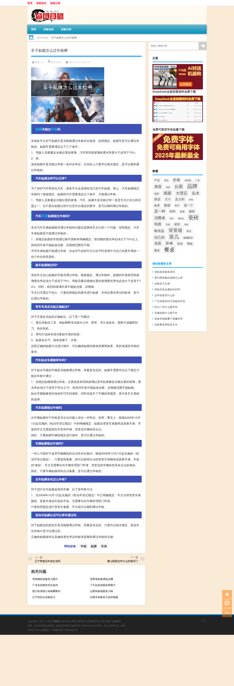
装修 (169, 243)
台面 (178, 186)
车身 (44, 215)
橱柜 (192, 211)
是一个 (188, 205)
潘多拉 (181, 218)
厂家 (198, 180)
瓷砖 (193, 217)
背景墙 (175, 230)
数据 (167, 205)
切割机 (188, 180)
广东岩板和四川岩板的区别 (169, 301)
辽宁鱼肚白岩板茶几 (43, 597)
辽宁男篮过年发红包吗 (47, 561)
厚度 (158, 186)
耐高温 (159, 230)
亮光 (166, 180)
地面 (156, 193)
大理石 (181, 193)
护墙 (191, 199)
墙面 (167, 193)
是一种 (159, 211)
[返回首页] (226, 594)
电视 (157, 223)
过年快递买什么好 (164, 295)
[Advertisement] (109, 660)
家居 (157, 199)
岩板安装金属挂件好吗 (167, 289)
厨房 (168, 187)
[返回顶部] (226, 612)
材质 (182, 211)
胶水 (189, 231)
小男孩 (203, 620)
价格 (176, 179)
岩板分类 (55, 3)
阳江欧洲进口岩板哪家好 (46, 591)
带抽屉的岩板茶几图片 (45, 579)
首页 (30, 3)
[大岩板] (46, 7)
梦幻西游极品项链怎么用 (168, 277)
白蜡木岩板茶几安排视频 (104, 597)
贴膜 (38, 129)
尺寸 (168, 199)
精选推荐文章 (93, 621)
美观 (186, 224)
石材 (168, 224)
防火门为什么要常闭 (166, 307)
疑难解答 (116, 621)
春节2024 (42, 37)
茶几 (174, 236)
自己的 (159, 237)
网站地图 (106, 621)
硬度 (177, 224)
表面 (157, 243)
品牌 (192, 185)
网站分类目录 (78, 621)
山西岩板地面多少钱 (101, 591)
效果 (157, 205)
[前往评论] (226, 603)
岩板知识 (41, 3)
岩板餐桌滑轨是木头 (166, 324)
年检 (54, 129)
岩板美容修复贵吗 (164, 272)
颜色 (157, 250)
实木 (195, 193)
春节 (177, 205)
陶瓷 (190, 243)
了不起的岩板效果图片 (103, 585)
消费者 (159, 217)
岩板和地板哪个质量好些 (168, 318)
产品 (157, 180)
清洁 (172, 218)
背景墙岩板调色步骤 (101, 579)
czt (42, 62)
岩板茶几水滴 (162, 283)
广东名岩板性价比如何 (45, 585)
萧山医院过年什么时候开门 (122, 561)
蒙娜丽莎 (188, 237)
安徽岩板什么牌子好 (166, 312)
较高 (180, 243)
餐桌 (169, 249)
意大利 (179, 199)
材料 (173, 211)
